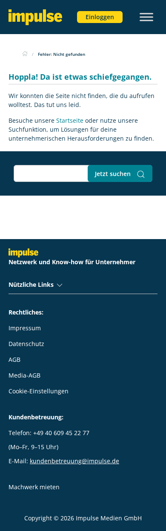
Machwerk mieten (34, 487)
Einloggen (100, 17)
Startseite (69, 120)
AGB (14, 359)
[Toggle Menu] (146, 17)
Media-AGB (24, 375)
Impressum (25, 328)
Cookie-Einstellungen (39, 391)
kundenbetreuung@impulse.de (74, 461)
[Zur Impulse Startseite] (25, 54)
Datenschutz (26, 344)
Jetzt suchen (113, 174)
